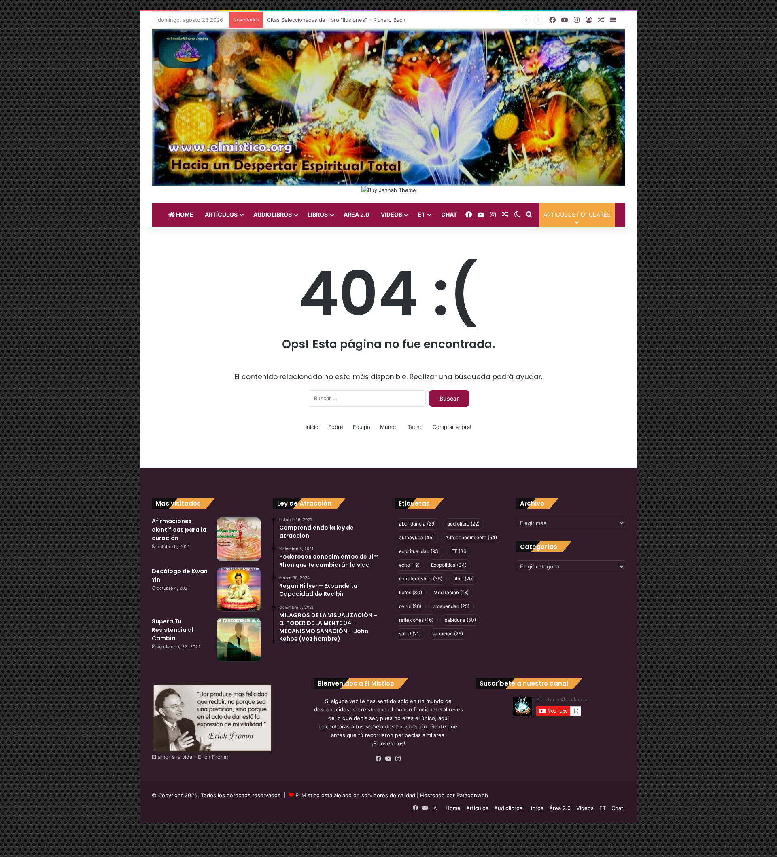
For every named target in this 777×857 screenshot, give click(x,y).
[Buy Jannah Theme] (388, 189)
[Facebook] (379, 759)
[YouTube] (388, 759)
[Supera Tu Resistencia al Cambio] (239, 639)
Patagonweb (472, 795)
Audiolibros (272, 214)
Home (184, 214)
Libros (318, 214)
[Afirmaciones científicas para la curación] (239, 539)
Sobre (335, 427)
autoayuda (416, 537)
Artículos (221, 214)
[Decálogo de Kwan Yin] (239, 589)
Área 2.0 (356, 214)
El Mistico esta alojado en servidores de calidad (355, 795)
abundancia (417, 524)
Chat (449, 214)
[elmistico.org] (388, 107)
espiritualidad (419, 551)
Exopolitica (449, 565)
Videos (391, 214)
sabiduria (460, 620)
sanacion (447, 634)
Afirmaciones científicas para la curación (179, 529)
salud (410, 634)
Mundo (389, 427)
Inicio (312, 427)
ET (421, 214)
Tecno (415, 427)
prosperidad (451, 606)
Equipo (361, 427)
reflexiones (416, 620)
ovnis (410, 606)
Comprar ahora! (452, 427)
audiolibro (463, 524)
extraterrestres (420, 579)
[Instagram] (398, 759)
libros (410, 592)
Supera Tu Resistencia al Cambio (172, 629)
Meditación (451, 592)
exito (409, 565)
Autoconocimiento (471, 537)
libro (464, 579)
